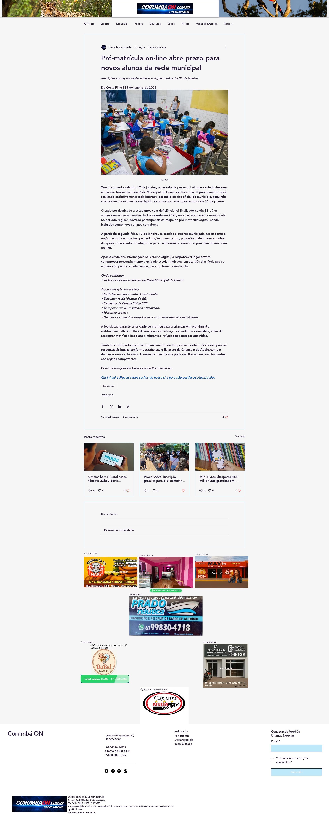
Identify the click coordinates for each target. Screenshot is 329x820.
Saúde (171, 23)
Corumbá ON (25, 733)
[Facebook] (106, 771)
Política (138, 23)
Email (275, 741)
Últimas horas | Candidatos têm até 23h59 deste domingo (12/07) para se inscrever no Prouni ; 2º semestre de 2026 (107, 479)
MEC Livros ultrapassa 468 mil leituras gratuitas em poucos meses (218, 479)
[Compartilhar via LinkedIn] (119, 406)
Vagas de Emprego (207, 23)
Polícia (185, 23)
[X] (119, 771)
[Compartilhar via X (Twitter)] (111, 406)
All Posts (89, 23)
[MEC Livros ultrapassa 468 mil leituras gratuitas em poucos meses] (220, 457)
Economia (121, 23)
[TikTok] (125, 771)
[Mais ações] (226, 47)
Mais (227, 23)
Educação (155, 23)
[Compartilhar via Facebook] (102, 406)
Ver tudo (240, 436)
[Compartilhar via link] (128, 406)
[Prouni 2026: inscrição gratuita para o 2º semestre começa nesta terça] (164, 457)
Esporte (105, 23)
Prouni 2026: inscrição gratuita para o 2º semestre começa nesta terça (163, 479)
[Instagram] (113, 771)
